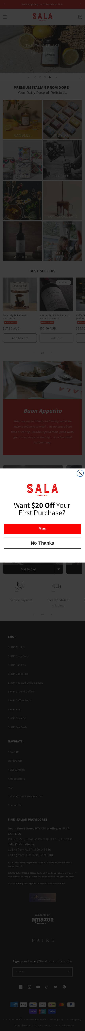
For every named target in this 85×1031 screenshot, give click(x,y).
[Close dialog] (80, 473)
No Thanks (42, 543)
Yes (42, 528)
